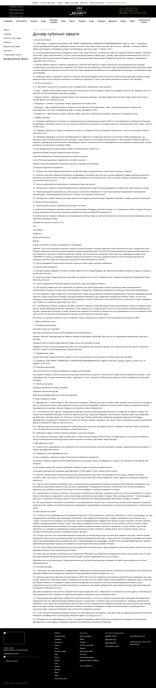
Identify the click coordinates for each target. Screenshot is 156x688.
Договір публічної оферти (116, 3)
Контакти (83, 3)
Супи (43, 21)
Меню (6, 30)
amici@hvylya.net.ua (93, 615)
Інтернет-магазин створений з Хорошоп (16, 683)
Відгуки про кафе (71, 3)
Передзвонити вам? (16, 16)
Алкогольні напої (144, 21)
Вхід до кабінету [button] (86, 636)
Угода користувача (96, 3)
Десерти (113, 21)
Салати (33, 21)
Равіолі (82, 21)
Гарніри (101, 21)
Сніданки (8, 21)
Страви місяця (59, 636)
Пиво (132, 21)
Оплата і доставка (47, 3)
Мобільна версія (12, 661)
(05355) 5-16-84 (16, 7)
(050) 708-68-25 (16, 13)
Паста (72, 21)
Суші (91, 21)
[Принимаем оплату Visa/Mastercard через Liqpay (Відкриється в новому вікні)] (21, 657)
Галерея (35, 3)
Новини (60, 3)
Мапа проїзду (134, 644)
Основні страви (54, 21)
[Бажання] (106, 11)
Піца (63, 21)
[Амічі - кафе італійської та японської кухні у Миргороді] (14, 638)
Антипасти (21, 21)
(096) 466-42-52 (16, 10)
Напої (123, 21)
